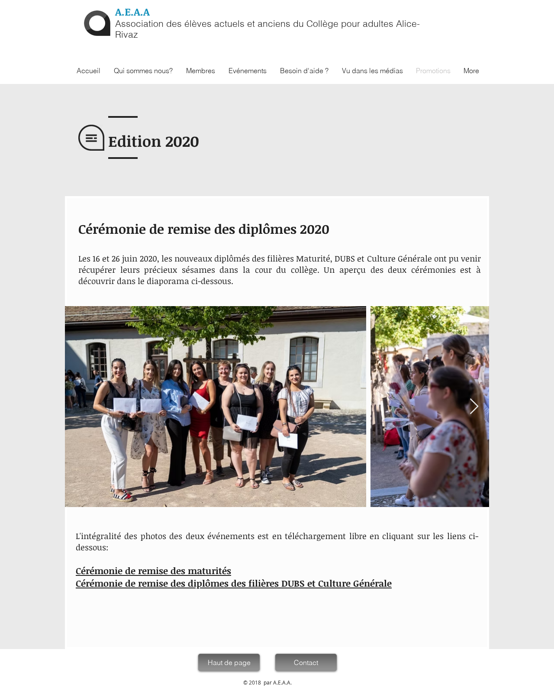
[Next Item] (474, 406)
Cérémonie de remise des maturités (153, 570)
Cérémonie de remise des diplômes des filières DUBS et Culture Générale (234, 583)
